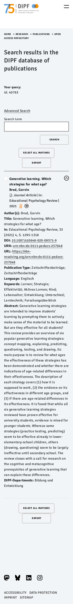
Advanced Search (17, 111)
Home (7, 34)
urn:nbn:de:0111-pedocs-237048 (37, 246)
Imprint (10, 598)
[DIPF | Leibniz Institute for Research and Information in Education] (21, 14)
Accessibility (15, 593)
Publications (41, 34)
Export (36, 162)
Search (54, 139)
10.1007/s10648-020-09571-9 (34, 240)
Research (22, 34)
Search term (13, 119)
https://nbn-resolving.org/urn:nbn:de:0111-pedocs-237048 (34, 256)
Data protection (43, 593)
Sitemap (26, 598)
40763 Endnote (27, 205)
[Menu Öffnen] (66, 6)
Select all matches (36, 152)
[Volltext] (11, 195)
